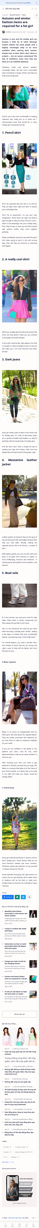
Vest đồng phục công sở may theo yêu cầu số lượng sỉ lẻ (20, 1113)
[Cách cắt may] (17, 1079)
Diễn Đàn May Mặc (12, 9)
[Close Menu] (36, 3)
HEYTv (28, 3)
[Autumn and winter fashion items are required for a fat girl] (19, 97)
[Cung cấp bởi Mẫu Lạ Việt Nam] (24, 1066)
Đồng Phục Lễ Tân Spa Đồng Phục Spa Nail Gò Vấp (19, 1133)
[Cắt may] (17, 1049)
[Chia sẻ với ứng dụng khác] (29, 897)
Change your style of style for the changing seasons (15, 962)
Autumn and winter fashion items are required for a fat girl (16, 977)
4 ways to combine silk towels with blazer (15, 930)
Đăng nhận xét (19, 1014)
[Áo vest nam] (28, 1109)
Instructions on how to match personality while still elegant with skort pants (15, 946)
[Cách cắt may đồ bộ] (20, 1087)
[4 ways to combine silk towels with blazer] (33, 931)
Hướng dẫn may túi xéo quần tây (18, 1082)
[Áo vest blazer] (19, 1109)
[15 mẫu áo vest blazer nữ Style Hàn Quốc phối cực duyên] (33, 994)
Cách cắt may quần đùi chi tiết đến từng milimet (20, 1053)
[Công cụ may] (24, 1049)
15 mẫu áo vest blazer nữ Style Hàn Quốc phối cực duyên (16, 993)
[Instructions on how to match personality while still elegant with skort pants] (33, 946)
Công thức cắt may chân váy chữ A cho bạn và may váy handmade (20, 1103)
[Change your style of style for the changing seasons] (33, 964)
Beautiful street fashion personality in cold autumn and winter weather (16, 913)
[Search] (35, 8)
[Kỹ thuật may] (31, 1087)
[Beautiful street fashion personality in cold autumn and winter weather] (33, 914)
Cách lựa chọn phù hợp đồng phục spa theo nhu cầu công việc (20, 1123)
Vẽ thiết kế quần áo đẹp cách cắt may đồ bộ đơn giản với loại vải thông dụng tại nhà (20, 1091)
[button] (32, 8)
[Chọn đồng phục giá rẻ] (20, 1129)
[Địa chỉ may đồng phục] (21, 1119)
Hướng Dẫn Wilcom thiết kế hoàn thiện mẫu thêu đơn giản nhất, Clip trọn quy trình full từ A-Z (20, 1071)
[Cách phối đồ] (19, 1099)
